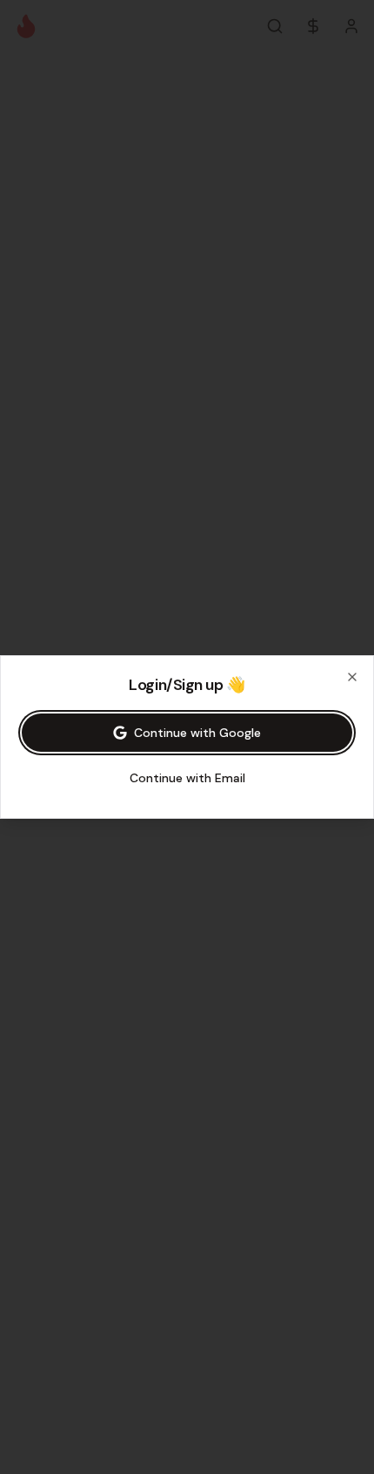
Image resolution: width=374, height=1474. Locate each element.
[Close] (352, 677)
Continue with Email (187, 778)
